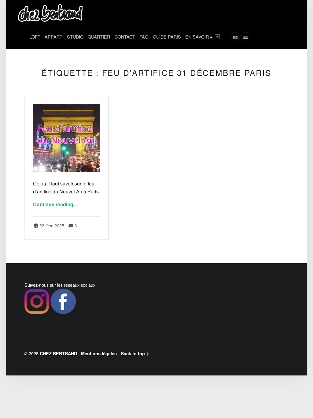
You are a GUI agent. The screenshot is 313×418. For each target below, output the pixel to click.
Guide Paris (167, 36)
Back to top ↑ (135, 353)
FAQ (143, 36)
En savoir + (198, 36)
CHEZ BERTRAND (58, 353)
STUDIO (75, 36)
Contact (125, 36)
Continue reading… (55, 204)
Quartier (99, 36)
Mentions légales (99, 353)
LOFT (34, 36)
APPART (53, 36)
